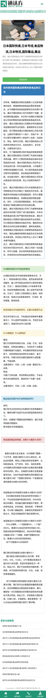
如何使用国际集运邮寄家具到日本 (15, 632)
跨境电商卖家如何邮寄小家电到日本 (16, 656)
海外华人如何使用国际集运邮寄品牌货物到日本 (20, 644)
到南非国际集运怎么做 (11, 674)
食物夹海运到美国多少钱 (11, 626)
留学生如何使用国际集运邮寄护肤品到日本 (18, 680)
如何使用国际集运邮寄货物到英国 (15, 662)
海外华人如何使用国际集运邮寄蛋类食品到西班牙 (21, 638)
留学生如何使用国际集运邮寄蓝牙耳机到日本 (19, 650)
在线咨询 (23, 80)
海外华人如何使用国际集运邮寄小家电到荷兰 (19, 668)
